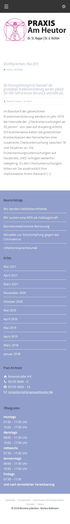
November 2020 (15, 293)
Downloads (24, 500)
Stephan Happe (14, 101)
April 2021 (11, 275)
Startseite (10, 500)
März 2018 (11, 345)
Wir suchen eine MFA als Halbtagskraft (31, 218)
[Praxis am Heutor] (35, 40)
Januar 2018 (12, 354)
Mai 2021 (10, 267)
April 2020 (11, 319)
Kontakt (31, 504)
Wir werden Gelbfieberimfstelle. (25, 209)
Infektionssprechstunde (20, 248)
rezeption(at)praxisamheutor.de (30, 392)
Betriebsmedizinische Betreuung (26, 226)
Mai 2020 (10, 310)
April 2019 (11, 336)
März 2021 (11, 284)
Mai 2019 (10, 328)
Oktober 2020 (13, 302)
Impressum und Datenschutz (48, 500)
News (29, 101)
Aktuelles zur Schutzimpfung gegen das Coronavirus (31, 237)
